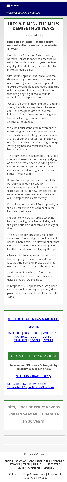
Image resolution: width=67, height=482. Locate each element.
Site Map (29, 477)
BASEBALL (14, 333)
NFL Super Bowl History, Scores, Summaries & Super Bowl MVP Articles (30, 385)
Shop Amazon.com (34, 474)
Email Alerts (55, 474)
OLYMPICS (20, 340)
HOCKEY (45, 336)
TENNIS (48, 340)
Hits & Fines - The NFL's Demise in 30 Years (33, 26)
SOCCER (35, 340)
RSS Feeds (13, 474)
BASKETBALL (32, 333)
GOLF (33, 336)
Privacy (42, 477)
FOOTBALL (20, 336)
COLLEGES (49, 333)
